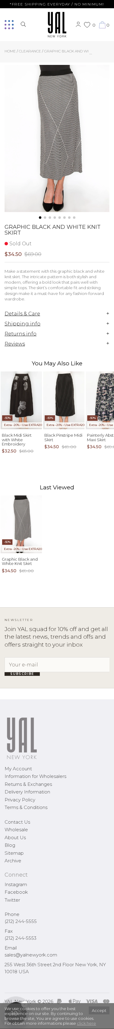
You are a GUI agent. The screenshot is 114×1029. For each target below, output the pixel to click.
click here (86, 1023)
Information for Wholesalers (35, 776)
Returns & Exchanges (28, 784)
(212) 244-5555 (21, 921)
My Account (18, 769)
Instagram (16, 884)
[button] (40, 217)
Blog (10, 845)
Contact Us (17, 822)
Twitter (12, 900)
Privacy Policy (20, 800)
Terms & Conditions (26, 807)
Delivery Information (27, 792)
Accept (99, 1010)
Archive (13, 861)
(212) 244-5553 (20, 938)
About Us (15, 837)
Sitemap (14, 853)
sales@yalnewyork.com (31, 955)
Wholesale (16, 829)
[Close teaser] (11, 1021)
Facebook (16, 892)
